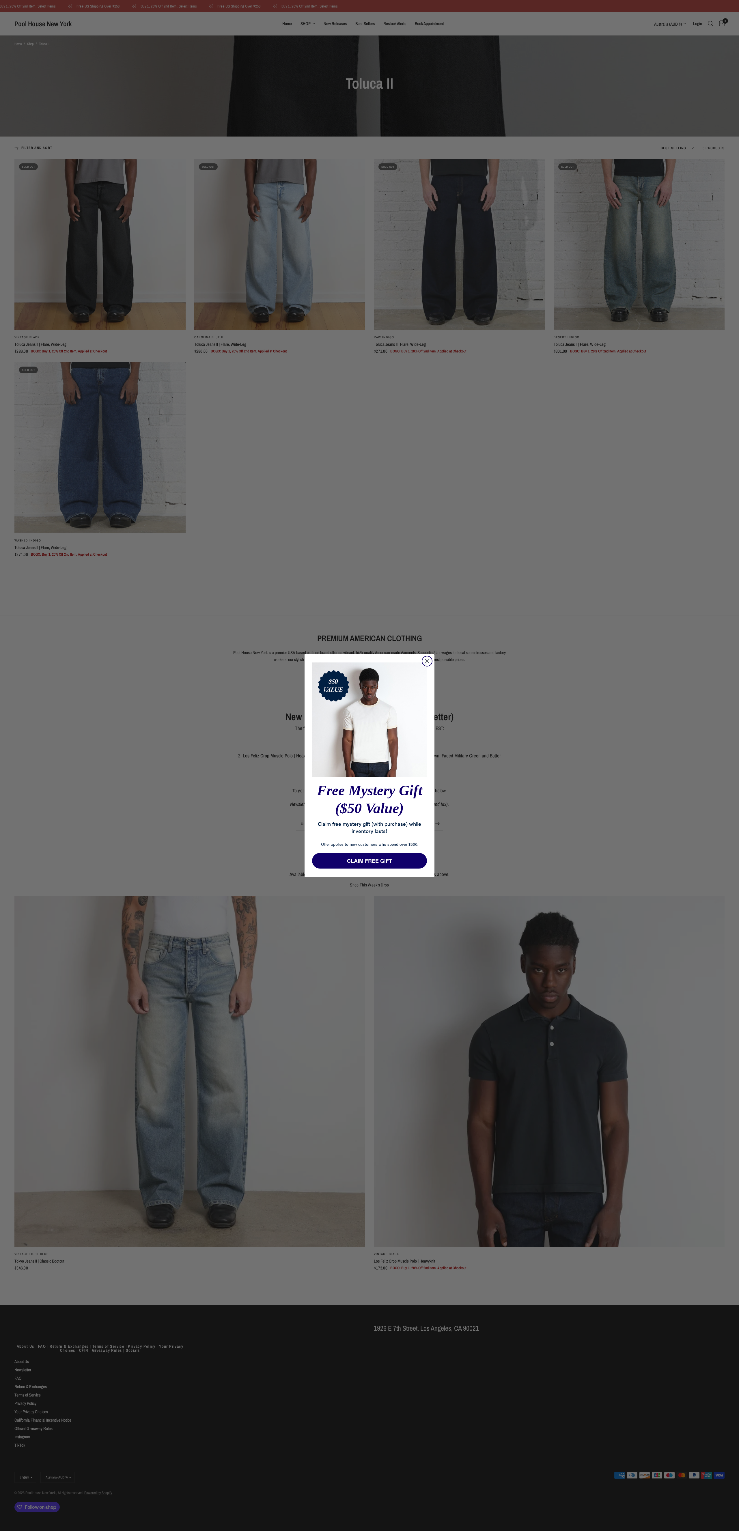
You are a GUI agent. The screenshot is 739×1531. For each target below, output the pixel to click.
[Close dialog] (427, 661)
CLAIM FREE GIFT (369, 861)
